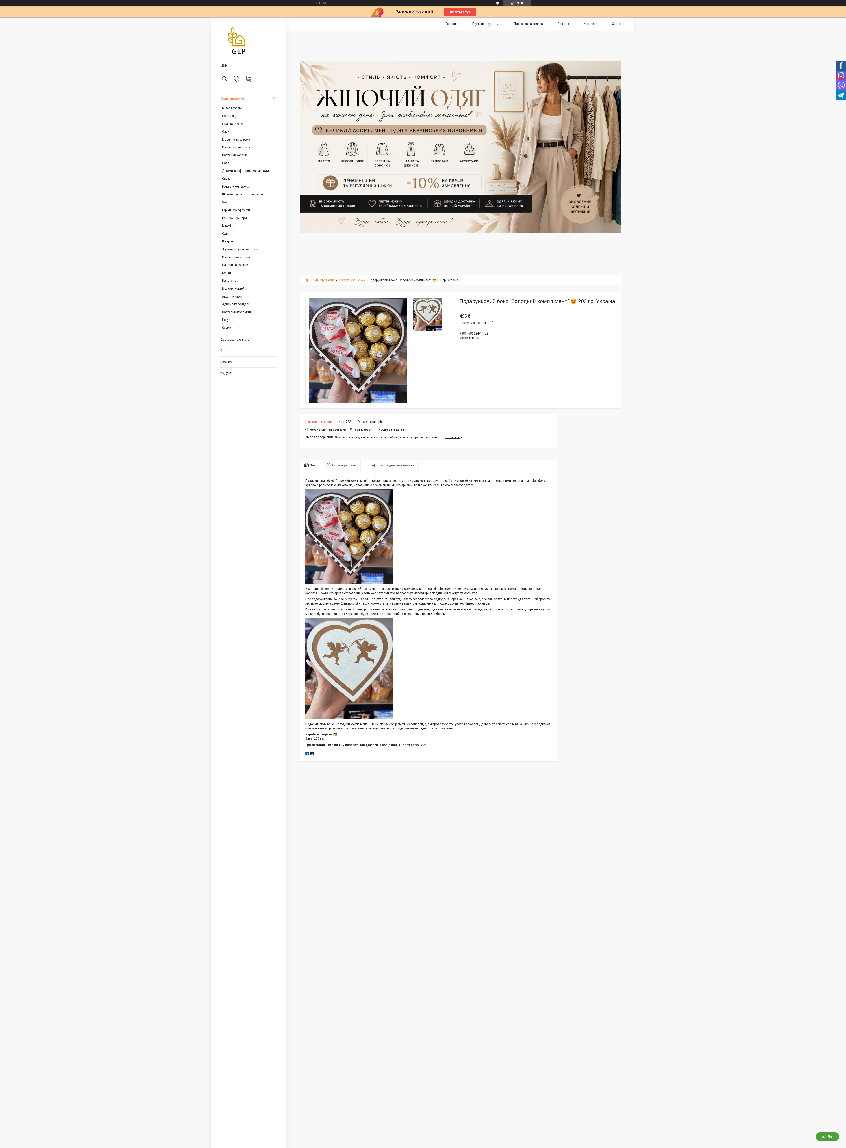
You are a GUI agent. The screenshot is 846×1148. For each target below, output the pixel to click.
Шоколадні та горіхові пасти (242, 194)
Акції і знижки (232, 296)
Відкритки (229, 241)
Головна (452, 24)
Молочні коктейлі (234, 288)
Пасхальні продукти (236, 312)
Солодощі (229, 116)
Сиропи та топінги (235, 265)
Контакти (590, 24)
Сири (225, 131)
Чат (831, 1136)
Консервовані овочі (236, 257)
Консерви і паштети (236, 147)
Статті (224, 350)
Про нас (226, 362)
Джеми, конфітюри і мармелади (245, 171)
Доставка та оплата (235, 339)
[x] (312, 754)
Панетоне (229, 280)
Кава (225, 163)
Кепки (226, 273)
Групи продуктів (232, 98)
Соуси (226, 178)
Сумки (226, 327)
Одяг (225, 233)
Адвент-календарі (235, 304)
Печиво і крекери (234, 218)
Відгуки (225, 373)
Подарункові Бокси (236, 186)
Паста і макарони (234, 155)
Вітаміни (228, 225)
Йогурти (228, 320)
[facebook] (307, 754)
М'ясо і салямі (232, 108)
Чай (225, 202)
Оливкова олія (232, 124)
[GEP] (248, 40)
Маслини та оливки (236, 139)
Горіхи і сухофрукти (236, 210)
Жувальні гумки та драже (240, 249)
